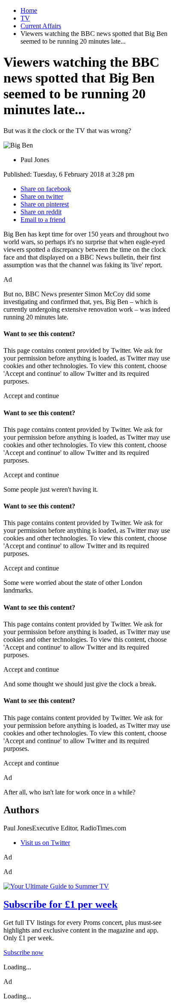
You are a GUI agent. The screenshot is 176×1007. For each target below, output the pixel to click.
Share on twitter (42, 196)
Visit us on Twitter (45, 842)
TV (25, 18)
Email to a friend (43, 219)
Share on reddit (41, 212)
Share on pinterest (45, 204)
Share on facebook (46, 188)
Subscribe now (23, 952)
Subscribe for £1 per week (60, 904)
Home (29, 10)
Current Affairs (41, 26)
